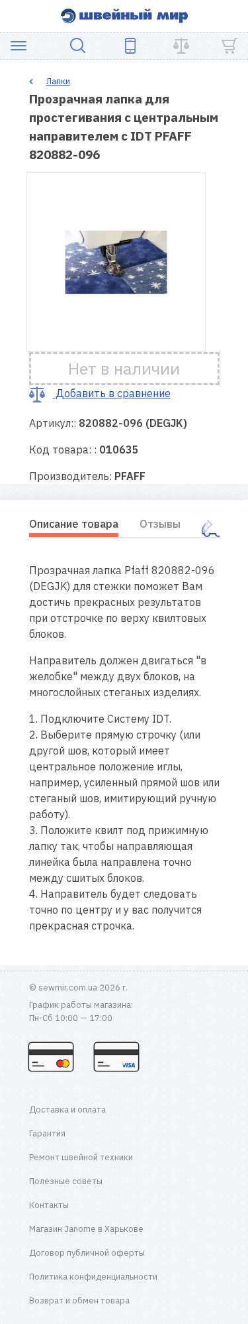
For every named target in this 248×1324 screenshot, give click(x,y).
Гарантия (47, 1133)
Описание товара (73, 523)
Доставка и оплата (67, 1109)
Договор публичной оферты (87, 1252)
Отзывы (160, 523)
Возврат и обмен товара (79, 1300)
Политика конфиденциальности (93, 1276)
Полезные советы (66, 1181)
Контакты (49, 1205)
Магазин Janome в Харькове (86, 1228)
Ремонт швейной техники (81, 1157)
